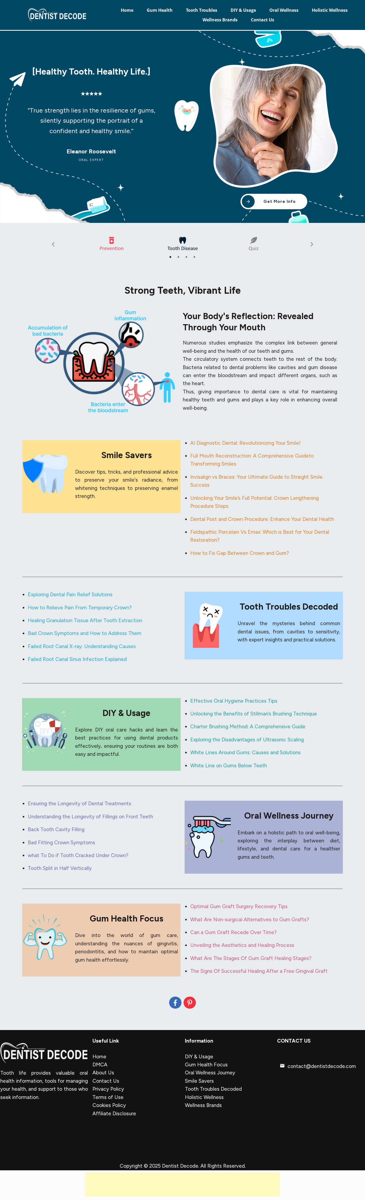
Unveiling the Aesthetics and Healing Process (242, 945)
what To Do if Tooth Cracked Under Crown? (78, 855)
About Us (103, 1073)
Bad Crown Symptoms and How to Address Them (84, 633)
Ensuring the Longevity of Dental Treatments (79, 803)
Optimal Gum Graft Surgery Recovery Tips (239, 906)
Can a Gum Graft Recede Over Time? (233, 932)
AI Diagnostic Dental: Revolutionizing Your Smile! (245, 443)
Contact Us (105, 1081)
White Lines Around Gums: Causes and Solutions (245, 752)
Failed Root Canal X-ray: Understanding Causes (82, 646)
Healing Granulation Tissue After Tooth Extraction (85, 620)
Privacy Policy (108, 1089)
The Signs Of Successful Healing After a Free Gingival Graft (259, 971)
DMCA (99, 1065)
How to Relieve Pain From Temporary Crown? (79, 608)
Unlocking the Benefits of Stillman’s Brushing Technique (253, 714)
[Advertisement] (182, 1184)
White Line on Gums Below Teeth (228, 765)
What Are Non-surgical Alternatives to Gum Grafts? (249, 919)
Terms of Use (107, 1097)
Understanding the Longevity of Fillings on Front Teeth (90, 817)
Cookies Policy (109, 1105)
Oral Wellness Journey (210, 1073)
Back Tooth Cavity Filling (56, 829)
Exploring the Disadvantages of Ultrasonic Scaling (247, 740)
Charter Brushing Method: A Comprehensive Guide (247, 726)
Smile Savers (199, 1081)
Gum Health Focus (206, 1065)
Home (99, 1057)
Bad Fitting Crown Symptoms (61, 842)
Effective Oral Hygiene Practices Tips (233, 701)
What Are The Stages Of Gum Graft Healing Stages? (250, 958)
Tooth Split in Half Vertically (60, 868)
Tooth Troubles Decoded (213, 1089)
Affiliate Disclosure (114, 1113)
